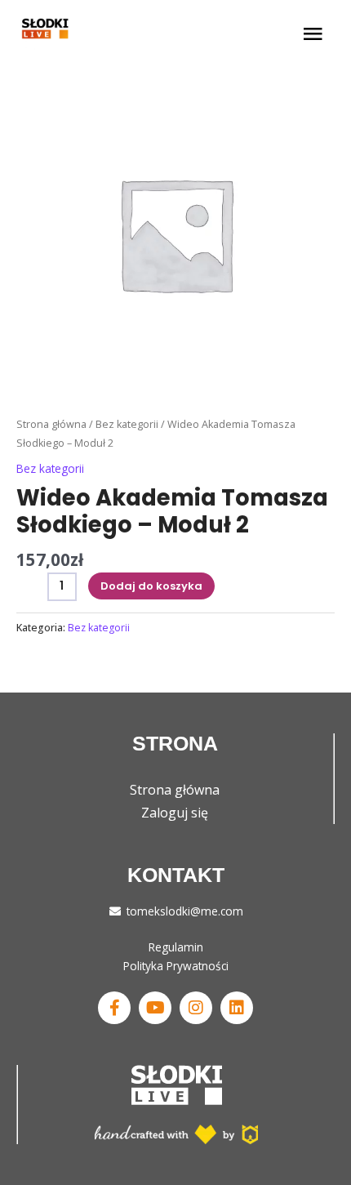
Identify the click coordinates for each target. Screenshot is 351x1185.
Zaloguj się (174, 813)
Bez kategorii (127, 424)
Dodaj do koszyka (151, 586)
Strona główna (51, 424)
